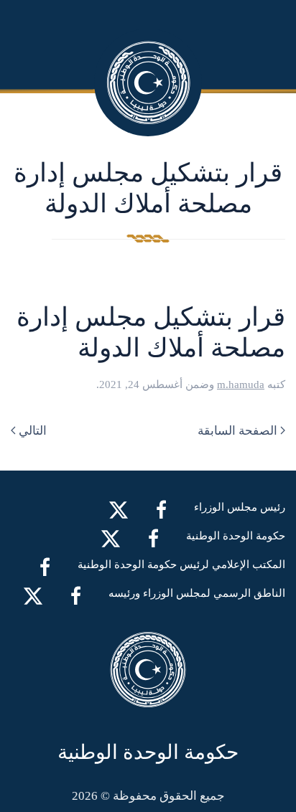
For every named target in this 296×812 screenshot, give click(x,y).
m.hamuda (240, 384)
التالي (33, 431)
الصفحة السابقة (237, 431)
